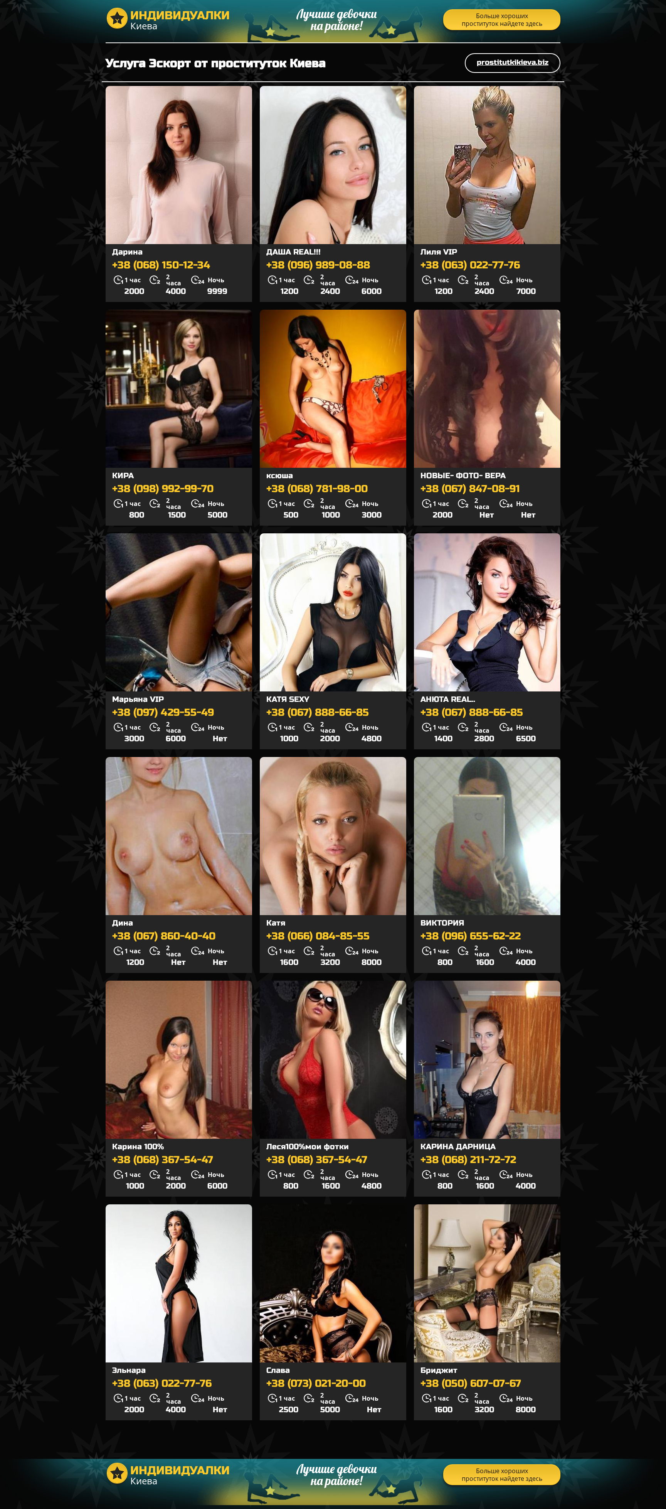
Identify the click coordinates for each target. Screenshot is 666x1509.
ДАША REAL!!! (293, 252)
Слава (278, 1370)
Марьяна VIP (138, 699)
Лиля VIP (438, 252)
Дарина (127, 252)
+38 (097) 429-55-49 (163, 712)
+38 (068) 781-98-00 (317, 489)
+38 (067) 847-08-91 (470, 489)
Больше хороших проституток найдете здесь (502, 20)
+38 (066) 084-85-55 (318, 936)
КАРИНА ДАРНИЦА (458, 1147)
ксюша (279, 476)
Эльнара (129, 1370)
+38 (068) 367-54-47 (162, 1160)
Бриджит (438, 1370)
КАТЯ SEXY (287, 699)
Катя (275, 923)
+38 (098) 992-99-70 (163, 489)
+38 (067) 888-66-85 (317, 712)
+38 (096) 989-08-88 (318, 265)
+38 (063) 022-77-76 (470, 265)
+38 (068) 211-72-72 (468, 1160)
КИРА (123, 476)
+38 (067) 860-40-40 (163, 936)
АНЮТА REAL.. (447, 699)
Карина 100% (138, 1147)
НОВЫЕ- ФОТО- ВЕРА (463, 476)
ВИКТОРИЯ (442, 923)
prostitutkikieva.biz (513, 62)
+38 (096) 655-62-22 (470, 936)
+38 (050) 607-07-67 (470, 1383)
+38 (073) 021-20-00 (316, 1383)
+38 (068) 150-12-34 (161, 265)
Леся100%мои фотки (307, 1147)
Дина (122, 923)
